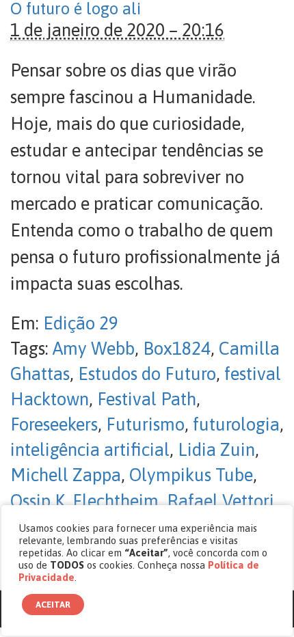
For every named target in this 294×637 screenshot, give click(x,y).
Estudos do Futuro (147, 374)
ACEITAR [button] (53, 604)
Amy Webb (94, 348)
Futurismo (145, 424)
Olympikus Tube (191, 475)
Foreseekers (54, 424)
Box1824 (177, 348)
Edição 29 (80, 323)
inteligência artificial (90, 449)
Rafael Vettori (220, 501)
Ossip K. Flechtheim (84, 501)
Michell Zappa (65, 475)
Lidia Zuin (216, 449)
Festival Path (146, 399)
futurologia (236, 424)
